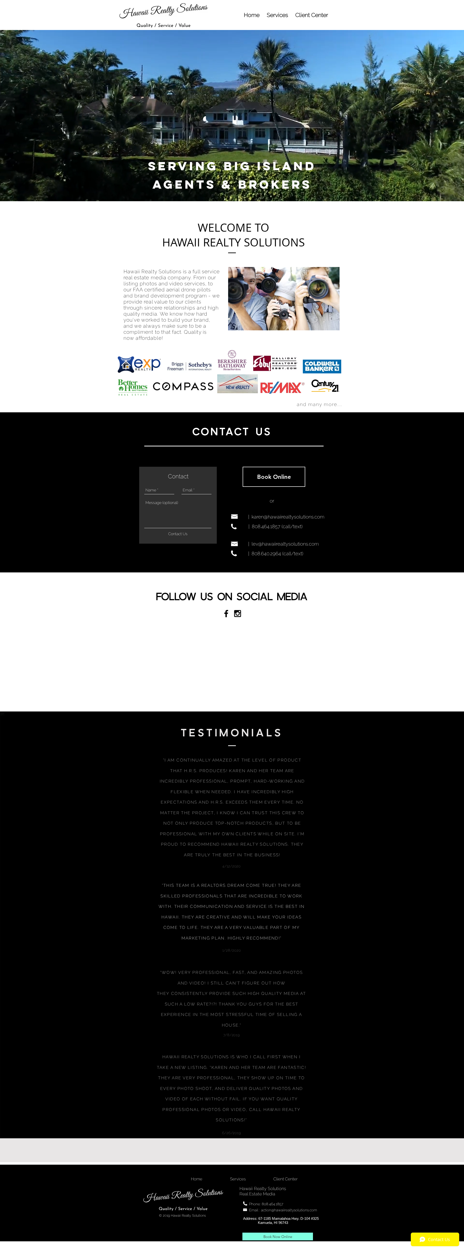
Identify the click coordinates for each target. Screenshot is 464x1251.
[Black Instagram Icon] (237, 613)
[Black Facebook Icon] (226, 613)
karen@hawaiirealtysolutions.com (288, 517)
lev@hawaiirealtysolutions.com (285, 544)
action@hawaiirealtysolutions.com (289, 1210)
